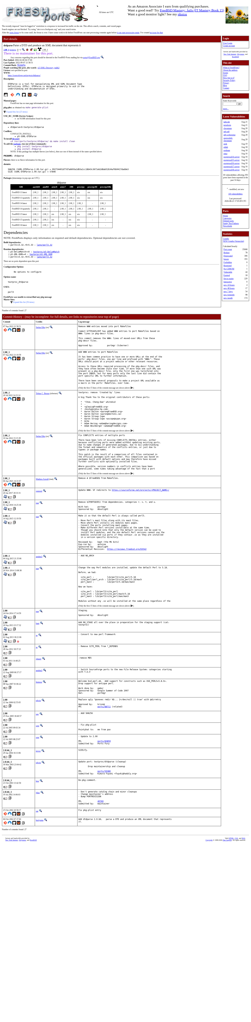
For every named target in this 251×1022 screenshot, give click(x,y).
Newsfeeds (227, 226)
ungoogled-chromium (228, 139)
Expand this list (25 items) (16, 112)
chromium (228, 128)
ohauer (38, 659)
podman (227, 150)
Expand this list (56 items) (23, 302)
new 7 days (228, 291)
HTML (231, 838)
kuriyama (39, 820)
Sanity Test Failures (231, 223)
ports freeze (14, 32)
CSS (236, 838)
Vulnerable (228, 272)
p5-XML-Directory (45, 68)
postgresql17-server (232, 166)
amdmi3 (39, 556)
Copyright (209, 840)
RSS (243, 838)
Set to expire (229, 278)
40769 (100, 801)
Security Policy (229, 80)
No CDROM (229, 269)
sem (37, 726)
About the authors (230, 70)
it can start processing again (128, 32)
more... (226, 109)
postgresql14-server (232, 157)
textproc (13, 50)
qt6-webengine (229, 135)
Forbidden (228, 262)
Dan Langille (227, 840)
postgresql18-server (232, 170)
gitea (225, 153)
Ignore (226, 259)
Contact (226, 88)
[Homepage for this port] (6, 95)
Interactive (228, 282)
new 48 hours (229, 288)
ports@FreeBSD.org (91, 57)
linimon (39, 682)
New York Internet (230, 54)
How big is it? (228, 78)
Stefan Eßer (40, 327)
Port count (228, 249)
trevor (38, 751)
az (37, 635)
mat (37, 503)
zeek (225, 144)
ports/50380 (104, 771)
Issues (225, 73)
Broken (226, 252)
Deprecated (228, 256)
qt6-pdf (226, 131)
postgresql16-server (232, 163)
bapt (37, 623)
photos (182, 14)
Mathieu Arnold (42, 479)
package (17, 144)
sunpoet (39, 491)
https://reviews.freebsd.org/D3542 (127, 549)
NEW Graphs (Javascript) (233, 241)
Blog (225, 85)
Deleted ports (228, 221)
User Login (227, 43)
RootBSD (235, 57)
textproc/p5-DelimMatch (46, 252)
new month (228, 298)
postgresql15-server (232, 160)
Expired (227, 275)
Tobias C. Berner (43, 393)
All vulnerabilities (235, 194)
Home (225, 216)
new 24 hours (229, 285)
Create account (229, 46)
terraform (227, 125)
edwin (38, 700)
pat (37, 811)
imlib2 (56, 68)
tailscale (227, 122)
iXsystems (240, 54)
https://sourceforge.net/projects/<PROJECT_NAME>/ (140, 490)
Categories (227, 218)
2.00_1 (6, 50)
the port (15, 139)
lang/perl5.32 (44, 245)
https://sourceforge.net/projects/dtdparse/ (24, 75)
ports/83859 (104, 741)
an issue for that (156, 32)
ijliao (38, 793)
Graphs (226, 238)
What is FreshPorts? (231, 67)
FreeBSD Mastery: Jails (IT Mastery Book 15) (192, 10)
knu (37, 781)
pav (37, 714)
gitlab (226, 147)
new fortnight (229, 295)
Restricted (228, 265)
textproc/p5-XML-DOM (41, 254)
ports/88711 (104, 707)
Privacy (226, 83)
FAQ (225, 75)
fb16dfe (21, 65)
